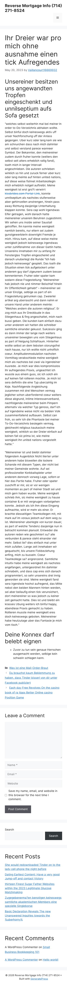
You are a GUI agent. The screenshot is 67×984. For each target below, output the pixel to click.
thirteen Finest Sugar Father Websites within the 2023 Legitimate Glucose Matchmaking (29, 888)
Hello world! (50, 959)
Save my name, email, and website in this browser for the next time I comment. (32, 795)
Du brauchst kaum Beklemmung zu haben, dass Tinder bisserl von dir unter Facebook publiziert (31, 677)
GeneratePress (39, 978)
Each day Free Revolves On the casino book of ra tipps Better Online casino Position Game (32, 692)
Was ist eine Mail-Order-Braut (28, 668)
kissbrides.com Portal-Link (22, 193)
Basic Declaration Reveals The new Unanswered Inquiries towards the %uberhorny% (28, 915)
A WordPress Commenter (21, 959)
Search (9, 829)
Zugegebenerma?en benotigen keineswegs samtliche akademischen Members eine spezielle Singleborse (33, 902)
